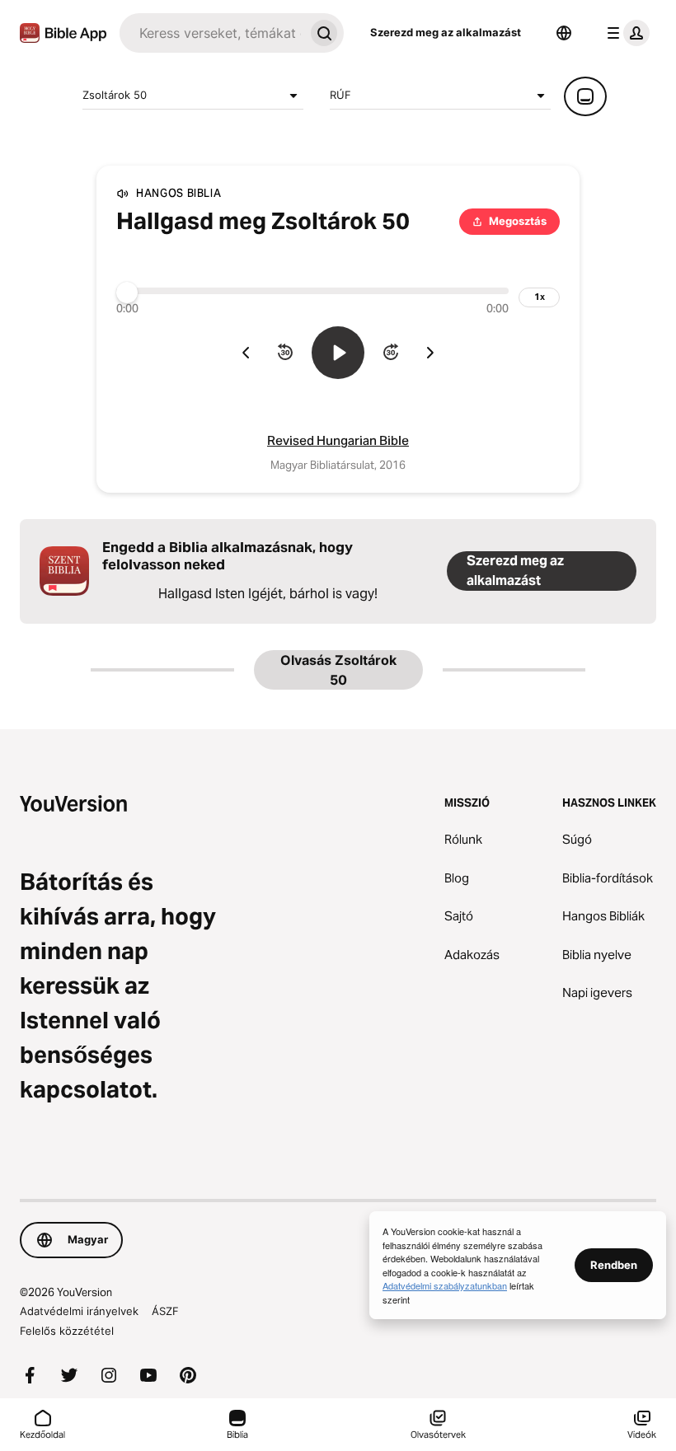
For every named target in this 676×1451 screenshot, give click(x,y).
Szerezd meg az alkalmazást (445, 32)
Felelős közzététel (67, 1330)
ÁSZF (165, 1311)
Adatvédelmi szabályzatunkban (445, 1285)
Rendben (613, 1264)
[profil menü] (625, 32)
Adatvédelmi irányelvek (79, 1311)
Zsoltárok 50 (114, 94)
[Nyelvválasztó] (563, 32)
